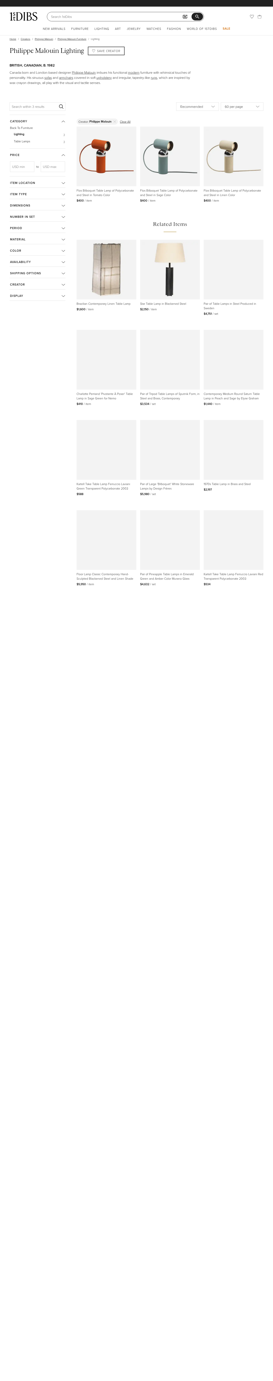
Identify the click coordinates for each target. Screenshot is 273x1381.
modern (133, 72)
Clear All (125, 122)
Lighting (101, 29)
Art (118, 29)
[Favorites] (252, 17)
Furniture (80, 29)
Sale (226, 28)
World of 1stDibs (202, 29)
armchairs (66, 77)
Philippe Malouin (44, 39)
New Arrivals (54, 29)
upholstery (104, 77)
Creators (25, 39)
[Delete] (115, 121)
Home (13, 39)
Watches (154, 29)
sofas (48, 77)
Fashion (174, 29)
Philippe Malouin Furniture (72, 39)
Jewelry (134, 29)
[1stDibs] (23, 16)
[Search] (61, 106)
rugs (154, 77)
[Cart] (259, 17)
